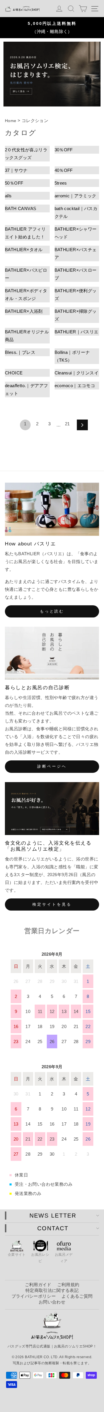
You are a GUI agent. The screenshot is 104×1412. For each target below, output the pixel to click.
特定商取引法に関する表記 (52, 1290)
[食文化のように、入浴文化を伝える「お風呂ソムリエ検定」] (52, 808)
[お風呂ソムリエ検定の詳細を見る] (52, 74)
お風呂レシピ (40, 1258)
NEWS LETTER (52, 1215)
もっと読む (52, 611)
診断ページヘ (51, 766)
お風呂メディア (64, 1258)
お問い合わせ (52, 1301)
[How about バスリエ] (52, 509)
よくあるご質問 (77, 1296)
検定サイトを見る (51, 904)
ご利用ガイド (38, 1284)
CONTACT (52, 1228)
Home (10, 121)
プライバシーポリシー (34, 1296)
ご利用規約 (68, 1284)
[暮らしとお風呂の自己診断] (52, 653)
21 (67, 423)
